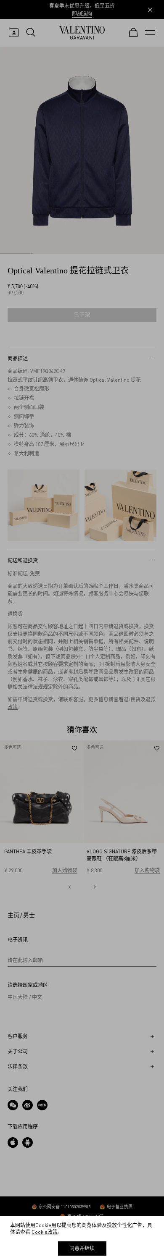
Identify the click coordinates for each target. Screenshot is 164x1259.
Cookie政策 (45, 1232)
